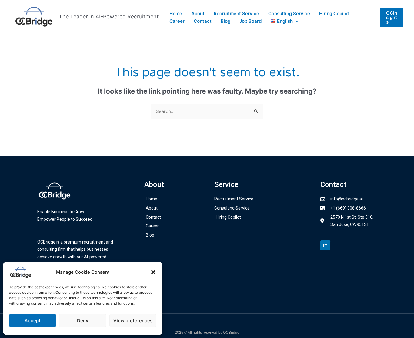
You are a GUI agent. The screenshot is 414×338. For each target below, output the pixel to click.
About (198, 13)
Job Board (250, 21)
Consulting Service (289, 13)
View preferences (132, 320)
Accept (33, 320)
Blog (225, 21)
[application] (296, 21)
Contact (203, 21)
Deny (82, 320)
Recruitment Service (236, 13)
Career (177, 21)
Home (175, 13)
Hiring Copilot (334, 13)
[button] (153, 272)
